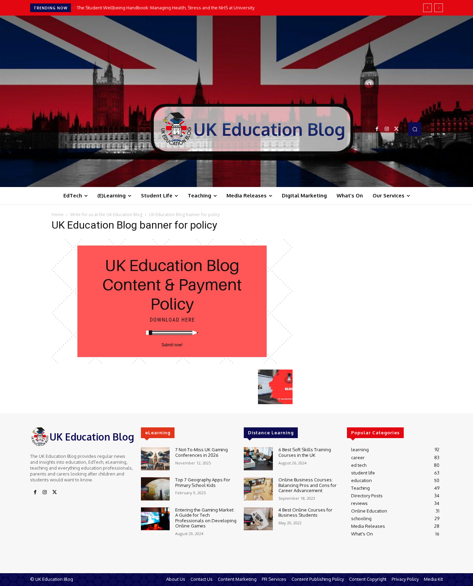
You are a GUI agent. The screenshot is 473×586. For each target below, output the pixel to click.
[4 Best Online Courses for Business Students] (258, 519)
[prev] (427, 7)
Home (58, 214)
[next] (438, 7)
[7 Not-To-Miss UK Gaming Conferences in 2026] (155, 458)
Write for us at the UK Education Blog (106, 214)
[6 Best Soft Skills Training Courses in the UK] (258, 458)
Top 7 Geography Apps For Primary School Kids (202, 482)
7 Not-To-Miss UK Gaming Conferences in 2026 (201, 452)
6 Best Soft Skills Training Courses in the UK (304, 452)
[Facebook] (377, 129)
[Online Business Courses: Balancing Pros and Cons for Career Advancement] (258, 488)
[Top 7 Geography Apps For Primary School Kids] (155, 488)
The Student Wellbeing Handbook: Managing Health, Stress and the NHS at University (165, 7)
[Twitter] (396, 129)
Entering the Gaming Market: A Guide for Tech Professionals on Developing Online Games (206, 518)
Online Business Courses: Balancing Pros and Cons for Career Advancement (307, 485)
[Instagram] (387, 129)
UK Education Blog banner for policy (134, 225)
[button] (414, 128)
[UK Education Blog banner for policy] (172, 362)
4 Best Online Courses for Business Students (305, 512)
